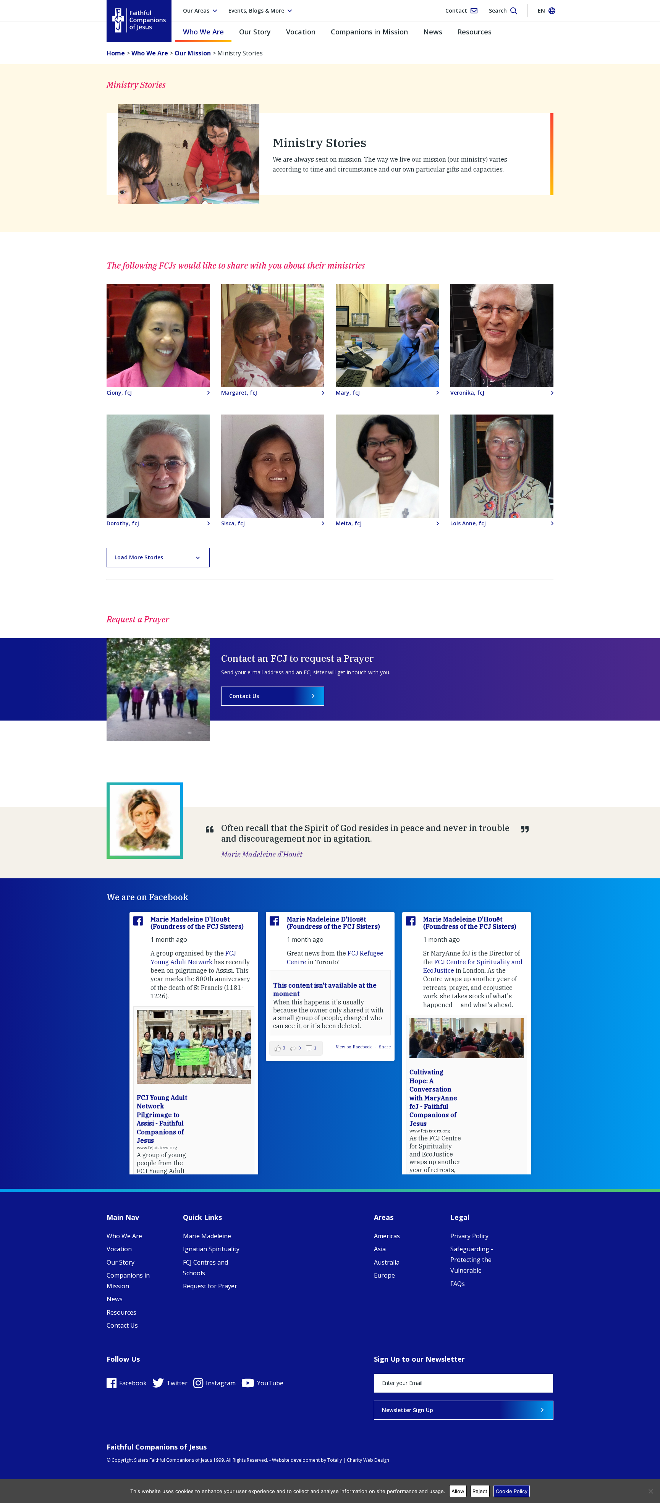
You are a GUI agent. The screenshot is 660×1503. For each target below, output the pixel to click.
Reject (479, 1491)
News (432, 31)
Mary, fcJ (348, 392)
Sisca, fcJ (233, 523)
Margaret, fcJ (239, 392)
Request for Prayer (210, 1286)
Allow (457, 1491)
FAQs (457, 1283)
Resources (475, 31)
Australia (387, 1262)
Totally (334, 1460)
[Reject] (650, 1491)
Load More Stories (139, 557)
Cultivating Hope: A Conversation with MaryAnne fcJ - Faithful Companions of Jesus (433, 1097)
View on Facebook (354, 1047)
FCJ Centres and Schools (205, 1267)
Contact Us (244, 696)
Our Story (255, 31)
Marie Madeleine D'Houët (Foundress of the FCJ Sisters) (197, 922)
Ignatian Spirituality (211, 1249)
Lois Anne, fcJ (468, 523)
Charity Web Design (368, 1460)
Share (385, 1047)
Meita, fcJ (349, 523)
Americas (387, 1236)
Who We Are (203, 31)
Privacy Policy (469, 1236)
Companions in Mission (369, 31)
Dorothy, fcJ (123, 523)
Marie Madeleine (207, 1236)
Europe (384, 1275)
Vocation (300, 31)
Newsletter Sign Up (407, 1410)
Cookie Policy (511, 1491)
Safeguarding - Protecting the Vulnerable (471, 1260)
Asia (380, 1249)
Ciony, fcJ (119, 392)
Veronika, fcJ (467, 392)
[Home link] (139, 20)
